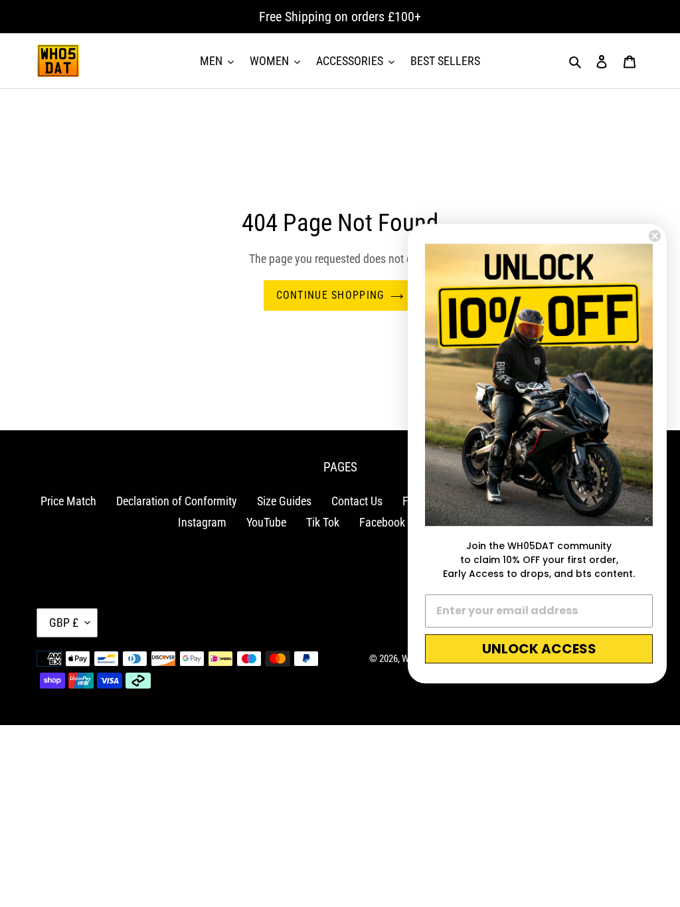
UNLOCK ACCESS (539, 648)
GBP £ (63, 622)
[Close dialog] (654, 235)
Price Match (68, 501)
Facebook (382, 522)
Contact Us (356, 501)
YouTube (266, 522)
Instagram (202, 522)
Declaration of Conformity (176, 501)
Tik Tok (322, 522)
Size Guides (284, 501)
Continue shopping (330, 295)
